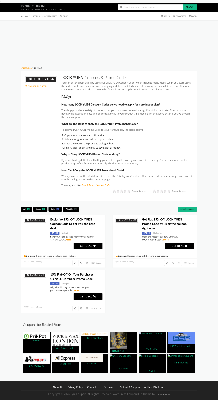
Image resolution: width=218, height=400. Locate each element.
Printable (71, 209)
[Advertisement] (109, 42)
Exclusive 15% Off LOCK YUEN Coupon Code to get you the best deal (72, 224)
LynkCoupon (33, 6)
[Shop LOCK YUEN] (41, 79)
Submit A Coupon (130, 387)
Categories (51, 16)
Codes (40, 209)
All (26, 209)
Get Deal (86, 246)
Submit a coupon (187, 209)
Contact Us (93, 387)
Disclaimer (110, 387)
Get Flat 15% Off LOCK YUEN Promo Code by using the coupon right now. (164, 224)
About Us (58, 387)
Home (27, 16)
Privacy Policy (75, 387)
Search (190, 7)
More (68, 239)
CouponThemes (163, 394)
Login (194, 16)
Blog (65, 16)
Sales (54, 209)
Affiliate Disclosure (154, 387)
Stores (36, 16)
